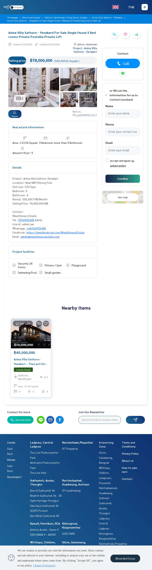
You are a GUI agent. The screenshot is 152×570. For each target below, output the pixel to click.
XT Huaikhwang (71, 490)
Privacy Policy (130, 453)
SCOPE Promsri (39, 510)
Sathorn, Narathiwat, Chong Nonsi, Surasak (66, 17)
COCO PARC (68, 533)
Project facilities (23, 251)
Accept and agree (120, 160)
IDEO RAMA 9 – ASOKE (43, 534)
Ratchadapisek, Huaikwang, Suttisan (108, 493)
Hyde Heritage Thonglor (44, 500)
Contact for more (18, 412)
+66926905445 (36, 228)
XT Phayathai (70, 448)
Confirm (122, 178)
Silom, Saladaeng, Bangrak (106, 457)
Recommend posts (31, 17)
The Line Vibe (38, 472)
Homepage (12, 17)
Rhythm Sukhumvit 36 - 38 (46, 495)
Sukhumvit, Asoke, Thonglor (105, 508)
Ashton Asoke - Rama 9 (44, 529)
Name (109, 106)
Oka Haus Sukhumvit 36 (44, 505)
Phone (109, 124)
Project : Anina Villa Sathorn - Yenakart (85, 49)
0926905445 (26, 220)
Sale (10, 448)
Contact (127, 478)
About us (128, 460)
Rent (10, 453)
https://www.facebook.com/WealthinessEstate (56, 232)
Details (17, 167)
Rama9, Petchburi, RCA (45, 523)
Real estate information (28, 127)
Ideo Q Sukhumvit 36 (42, 490)
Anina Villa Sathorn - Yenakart (107, 17)
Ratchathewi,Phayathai (77, 442)
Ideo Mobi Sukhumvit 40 (44, 515)
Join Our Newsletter (91, 412)
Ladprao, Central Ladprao (104, 523)
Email (109, 142)
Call (126, 63)
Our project (14, 477)
